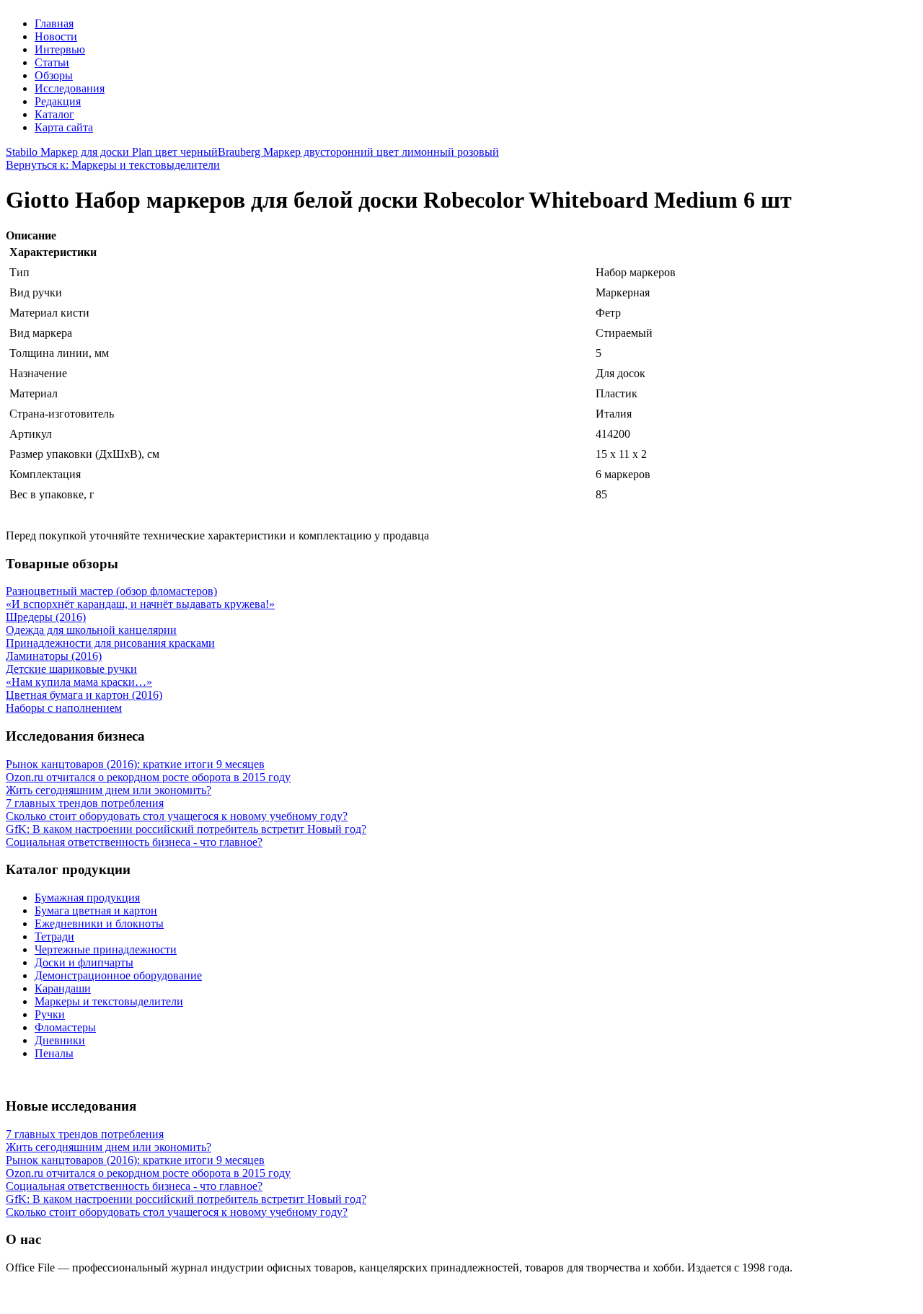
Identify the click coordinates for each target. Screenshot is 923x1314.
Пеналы (54, 1053)
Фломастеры (65, 1027)
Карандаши (63, 988)
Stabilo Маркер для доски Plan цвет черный (112, 152)
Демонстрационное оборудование (118, 975)
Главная (54, 23)
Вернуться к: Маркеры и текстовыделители (113, 165)
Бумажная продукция (87, 897)
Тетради (54, 936)
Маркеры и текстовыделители (109, 1001)
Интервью (60, 49)
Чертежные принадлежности (106, 949)
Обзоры (54, 75)
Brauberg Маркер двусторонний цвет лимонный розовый (358, 152)
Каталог (54, 114)
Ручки (50, 1014)
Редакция (58, 101)
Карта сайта (64, 127)
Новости (56, 36)
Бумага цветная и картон (96, 910)
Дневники (60, 1040)
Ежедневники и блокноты (99, 923)
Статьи (52, 62)
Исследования (70, 88)
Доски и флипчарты (84, 962)
